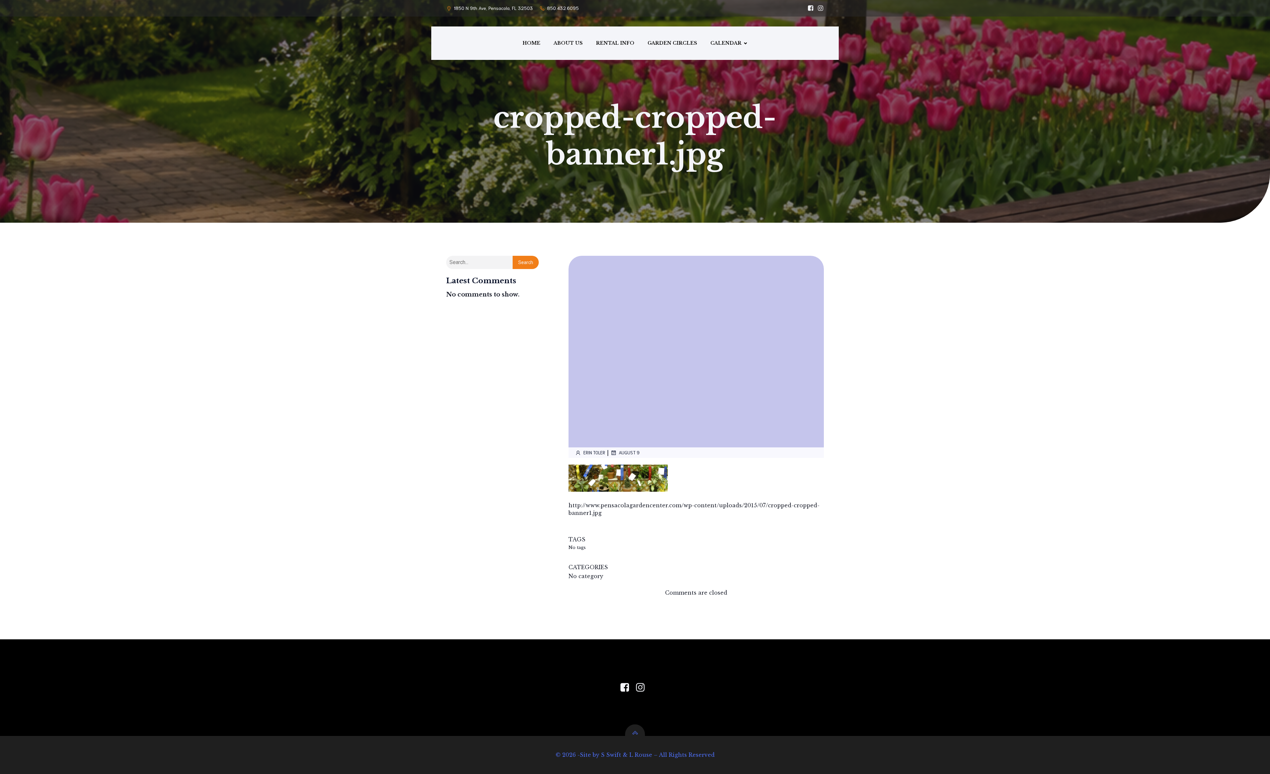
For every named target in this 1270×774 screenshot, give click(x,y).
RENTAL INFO (615, 43)
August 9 (629, 452)
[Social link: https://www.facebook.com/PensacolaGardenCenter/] (809, 8)
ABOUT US (568, 43)
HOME (531, 43)
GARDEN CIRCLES (672, 43)
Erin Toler (594, 452)
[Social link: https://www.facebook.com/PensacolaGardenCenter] (627, 687)
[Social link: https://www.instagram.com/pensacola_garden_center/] (819, 8)
